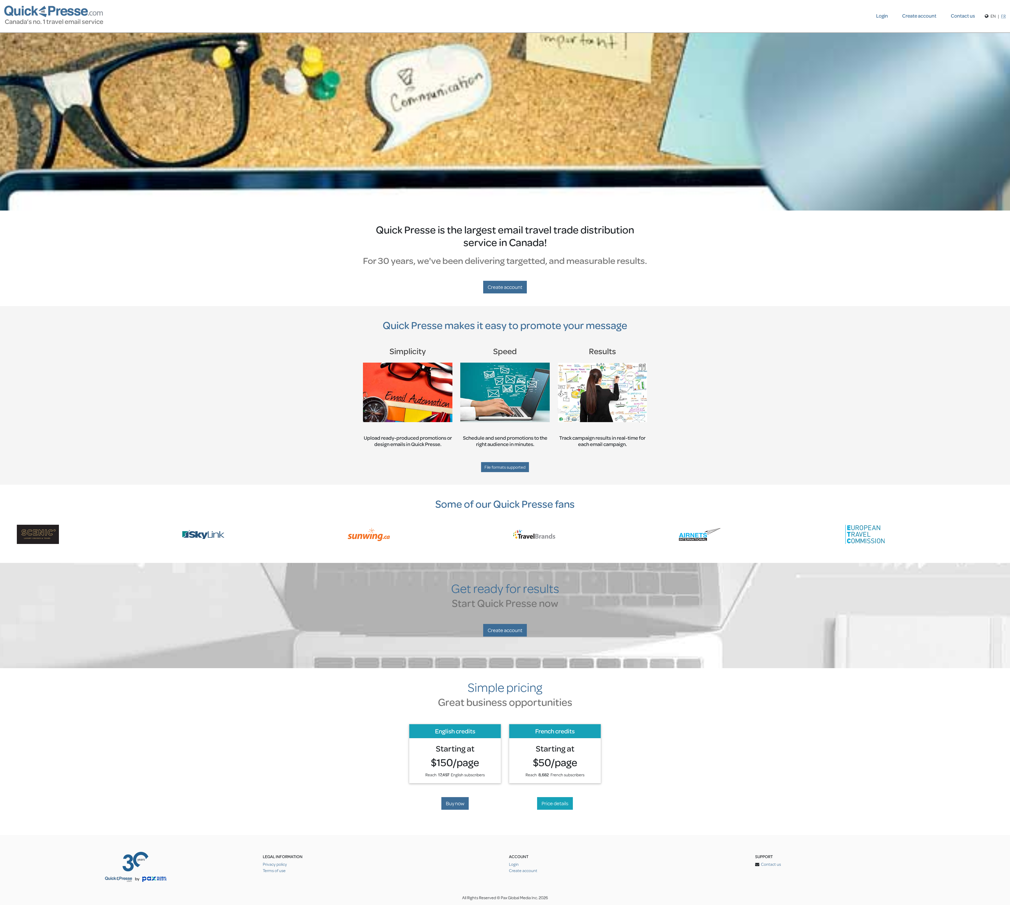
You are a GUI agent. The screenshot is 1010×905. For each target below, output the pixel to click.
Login (882, 15)
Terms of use (274, 870)
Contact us (963, 15)
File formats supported (505, 467)
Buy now (455, 803)
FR (1003, 16)
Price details (555, 803)
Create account (919, 15)
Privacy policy (275, 864)
